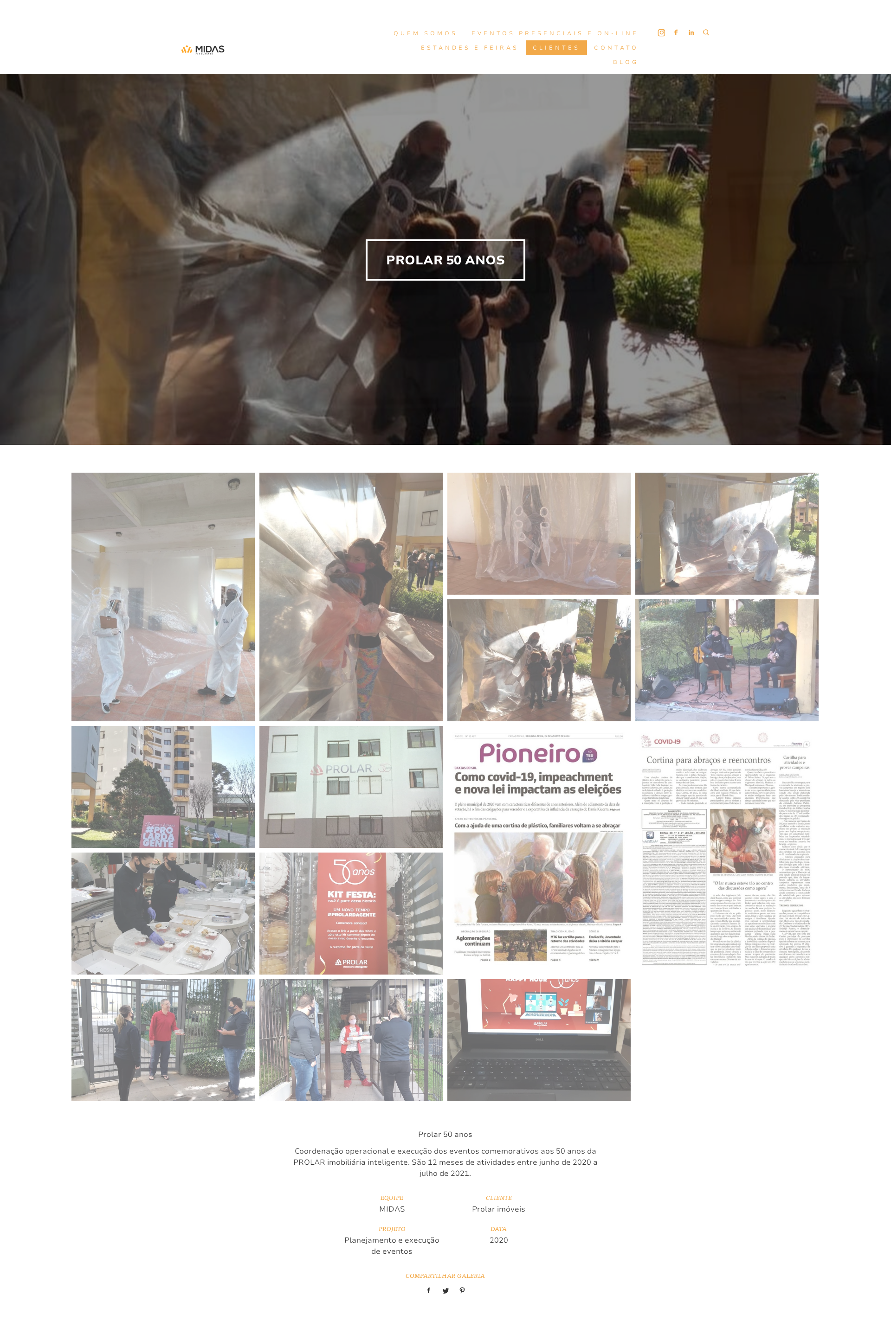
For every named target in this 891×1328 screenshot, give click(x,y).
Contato (616, 47)
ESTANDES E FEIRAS (470, 47)
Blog (626, 62)
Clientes (556, 47)
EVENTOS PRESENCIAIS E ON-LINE (555, 33)
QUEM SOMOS (426, 33)
